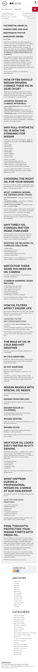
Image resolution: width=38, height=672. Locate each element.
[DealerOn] (6, 662)
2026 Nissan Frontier (19, 619)
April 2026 (16, 589)
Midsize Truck (17, 631)
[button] (6, 9)
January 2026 (17, 595)
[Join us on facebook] (17, 571)
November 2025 (18, 599)
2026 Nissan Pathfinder (20, 625)
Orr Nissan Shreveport (20, 640)
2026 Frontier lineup (19, 617)
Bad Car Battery (18, 627)
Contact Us (31, 666)
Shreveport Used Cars (20, 648)
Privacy (3, 667)
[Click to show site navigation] (35, 9)
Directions (17, 9)
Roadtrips (16, 642)
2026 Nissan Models (19, 623)
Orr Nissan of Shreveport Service (23, 638)
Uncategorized (13, 559)
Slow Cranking (18, 650)
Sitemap (8, 667)
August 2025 (17, 604)
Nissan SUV (17, 636)
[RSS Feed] (14, 571)
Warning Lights (18, 654)
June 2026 (16, 585)
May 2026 (16, 587)
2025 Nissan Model (19, 615)
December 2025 (18, 597)
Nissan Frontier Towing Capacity (22, 634)
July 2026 (16, 583)
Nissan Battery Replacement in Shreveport (25, 633)
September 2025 (18, 602)
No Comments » (22, 559)
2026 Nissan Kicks (19, 621)
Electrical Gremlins (19, 629)
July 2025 (16, 606)
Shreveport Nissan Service (21, 646)
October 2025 (17, 601)
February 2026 (17, 593)
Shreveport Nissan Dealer (20, 644)
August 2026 (17, 581)
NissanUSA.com (14, 667)
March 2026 (17, 591)
